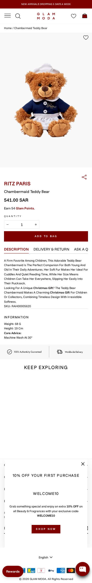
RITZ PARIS (17, 183)
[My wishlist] (73, 16)
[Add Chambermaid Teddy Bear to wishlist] (29, 383)
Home (8, 28)
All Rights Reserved (60, 579)
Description (16, 249)
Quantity (13, 216)
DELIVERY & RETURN (51, 249)
